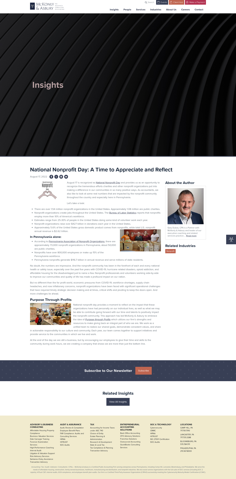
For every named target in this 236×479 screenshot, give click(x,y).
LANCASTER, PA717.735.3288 (187, 436)
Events (163, 2)
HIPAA (62, 439)
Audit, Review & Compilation (72, 427)
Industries (155, 9)
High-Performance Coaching (42, 447)
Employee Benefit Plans (70, 430)
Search (150, 2)
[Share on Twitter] (56, 177)
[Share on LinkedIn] (61, 177)
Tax (92, 424)
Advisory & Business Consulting (41, 426)
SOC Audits (65, 445)
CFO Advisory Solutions (130, 436)
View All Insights (118, 402)
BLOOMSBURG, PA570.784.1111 (188, 443)
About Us (171, 9)
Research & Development (101, 442)
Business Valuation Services (42, 436)
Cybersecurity (156, 427)
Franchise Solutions (128, 439)
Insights (114, 9)
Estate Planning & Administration (97, 438)
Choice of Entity (96, 433)
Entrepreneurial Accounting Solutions (129, 427)
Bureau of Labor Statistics (122, 213)
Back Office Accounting (130, 433)
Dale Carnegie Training (39, 439)
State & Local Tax (97, 445)
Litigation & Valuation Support (42, 453)
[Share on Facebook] (51, 177)
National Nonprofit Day (108, 182)
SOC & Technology (160, 424)
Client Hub (178, 2)
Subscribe (143, 370)
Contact (199, 9)
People (127, 9)
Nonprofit (170, 251)
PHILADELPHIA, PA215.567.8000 (188, 450)
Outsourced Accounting (130, 441)
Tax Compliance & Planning (101, 447)
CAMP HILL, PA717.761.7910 (186, 429)
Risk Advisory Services (39, 456)
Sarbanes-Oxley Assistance (41, 459)
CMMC (153, 430)
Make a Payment (197, 2)
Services (140, 9)
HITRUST (64, 442)
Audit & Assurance (70, 424)
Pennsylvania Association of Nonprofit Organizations (76, 241)
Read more (191, 235)
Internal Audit (35, 450)
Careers (185, 9)
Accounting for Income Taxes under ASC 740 (102, 429)
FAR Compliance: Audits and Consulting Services (72, 435)
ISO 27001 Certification (159, 439)
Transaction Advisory (39, 462)
